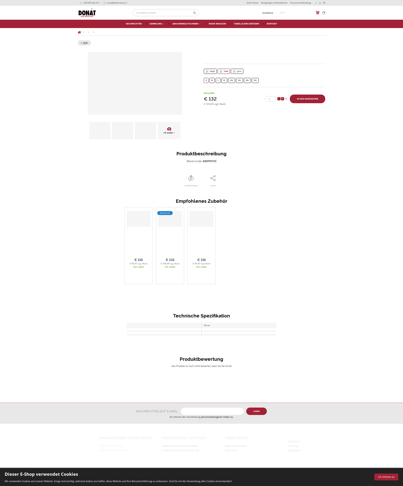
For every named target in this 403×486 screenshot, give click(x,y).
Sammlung (156, 24)
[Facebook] (316, 2)
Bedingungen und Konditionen (274, 2)
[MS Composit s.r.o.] (87, 12)
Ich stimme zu (386, 477)
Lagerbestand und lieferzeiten (180, 450)
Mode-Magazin (217, 24)
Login (256, 411)
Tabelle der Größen (246, 24)
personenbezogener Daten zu (217, 416)
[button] (281, 12)
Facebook (293, 441)
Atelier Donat (252, 2)
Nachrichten (134, 24)
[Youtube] (320, 2)
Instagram (294, 450)
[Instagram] (324, 3)
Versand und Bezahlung (300, 2)
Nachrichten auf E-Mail (157, 411)
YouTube (293, 446)
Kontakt (272, 24)
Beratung (231, 450)
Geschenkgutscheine (185, 24)
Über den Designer (235, 446)
